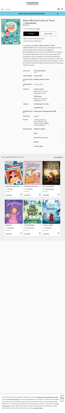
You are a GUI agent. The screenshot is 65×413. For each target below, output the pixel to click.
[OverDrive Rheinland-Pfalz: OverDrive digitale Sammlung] (32, 3)
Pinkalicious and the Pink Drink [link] (31, 186)
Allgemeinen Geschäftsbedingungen (47, 397)
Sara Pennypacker (49, 189)
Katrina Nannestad (30, 23)
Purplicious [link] (9, 225)
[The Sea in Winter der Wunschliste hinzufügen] (58, 233)
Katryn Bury (10, 189)
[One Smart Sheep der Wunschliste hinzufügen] (40, 233)
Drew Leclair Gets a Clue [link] (13, 186)
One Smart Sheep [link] (29, 225)
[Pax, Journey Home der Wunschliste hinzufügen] (58, 195)
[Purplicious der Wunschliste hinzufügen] (21, 233)
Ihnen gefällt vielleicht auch (12, 157)
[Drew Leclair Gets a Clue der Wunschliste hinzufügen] (21, 195)
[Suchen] (2, 9)
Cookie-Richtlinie (38, 408)
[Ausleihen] (58, 9)
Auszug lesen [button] (48, 34)
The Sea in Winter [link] (48, 225)
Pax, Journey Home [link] (48, 186)
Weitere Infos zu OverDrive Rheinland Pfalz (32, 13)
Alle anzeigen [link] (58, 157)
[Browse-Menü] (62, 9)
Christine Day (48, 228)
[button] (31, 34)
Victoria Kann (29, 189)
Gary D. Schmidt (30, 228)
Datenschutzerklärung (13, 399)
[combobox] (29, 9)
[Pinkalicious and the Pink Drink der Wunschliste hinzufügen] (40, 195)
